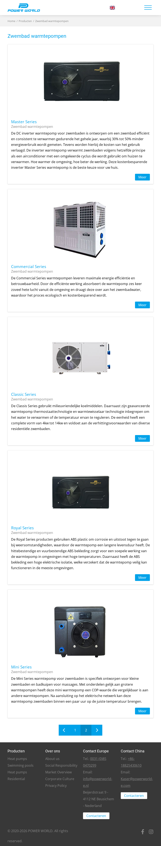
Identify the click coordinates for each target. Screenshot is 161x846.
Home (11, 21)
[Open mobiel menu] (148, 8)
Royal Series (22, 528)
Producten (25, 21)
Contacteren (96, 815)
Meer (142, 177)
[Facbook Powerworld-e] (142, 836)
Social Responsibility (61, 765)
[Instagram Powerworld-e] (151, 836)
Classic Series (23, 394)
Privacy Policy (56, 785)
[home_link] (55, 7)
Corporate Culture (59, 779)
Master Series (24, 121)
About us (52, 758)
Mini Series (21, 667)
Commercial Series (28, 266)
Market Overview (58, 772)
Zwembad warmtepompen (52, 21)
